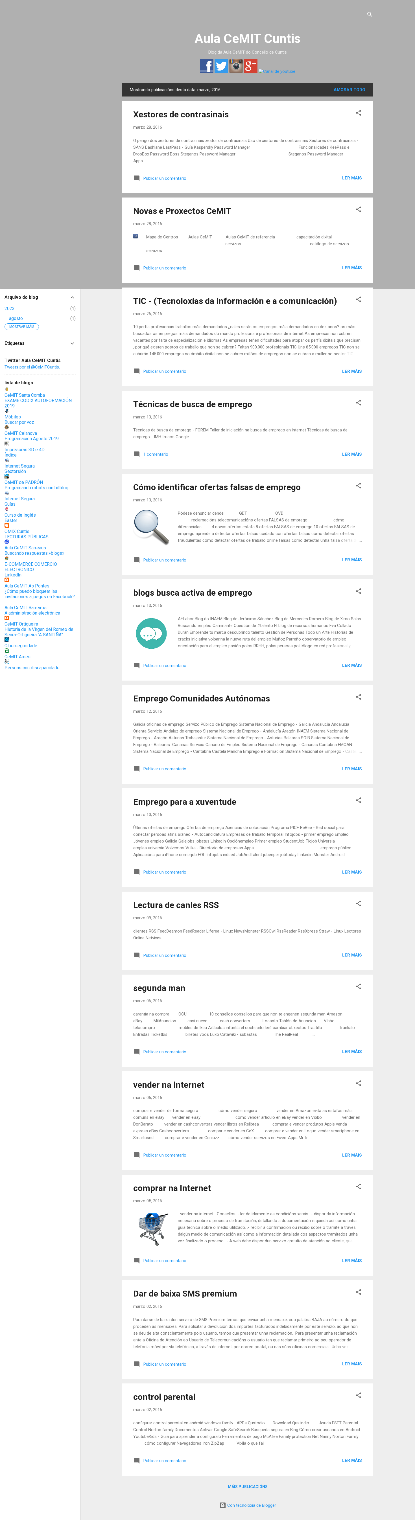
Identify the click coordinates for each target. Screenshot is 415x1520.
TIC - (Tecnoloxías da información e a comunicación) (235, 301)
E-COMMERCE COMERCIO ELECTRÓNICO (31, 566)
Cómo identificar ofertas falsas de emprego (217, 487)
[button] (358, 113)
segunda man (159, 988)
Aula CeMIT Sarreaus (25, 547)
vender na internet (168, 1085)
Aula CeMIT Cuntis (248, 38)
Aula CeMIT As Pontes (27, 586)
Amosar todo (349, 89)
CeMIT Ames (17, 656)
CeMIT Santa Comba (25, 395)
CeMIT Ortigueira (21, 624)
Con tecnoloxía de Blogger (251, 1505)
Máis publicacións (248, 1486)
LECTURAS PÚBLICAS (27, 536)
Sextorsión (15, 471)
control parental (164, 1397)
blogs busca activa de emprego (192, 593)
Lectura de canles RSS (176, 905)
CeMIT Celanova (21, 433)
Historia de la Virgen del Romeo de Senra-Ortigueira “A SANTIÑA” (39, 632)
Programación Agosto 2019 (32, 438)
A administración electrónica (32, 613)
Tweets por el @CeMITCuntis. (32, 367)
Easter (11, 520)
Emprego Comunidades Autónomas (201, 698)
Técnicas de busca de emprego (192, 404)
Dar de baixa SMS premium (185, 1294)
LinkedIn (13, 575)
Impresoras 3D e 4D (25, 449)
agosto (16, 318)
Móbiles (13, 417)
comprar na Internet (172, 1188)
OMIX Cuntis (17, 531)
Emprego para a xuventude (184, 802)
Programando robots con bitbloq (36, 487)
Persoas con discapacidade (32, 667)
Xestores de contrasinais (181, 114)
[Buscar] (369, 15)
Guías (10, 504)
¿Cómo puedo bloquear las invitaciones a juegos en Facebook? (40, 594)
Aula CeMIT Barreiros (26, 607)
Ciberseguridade (21, 645)
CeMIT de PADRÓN (24, 482)
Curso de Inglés (20, 515)
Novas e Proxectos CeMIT (182, 211)
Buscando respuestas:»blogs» (34, 553)
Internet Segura (20, 466)
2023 (10, 308)
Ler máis (352, 178)
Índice (11, 455)
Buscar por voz (19, 422)
